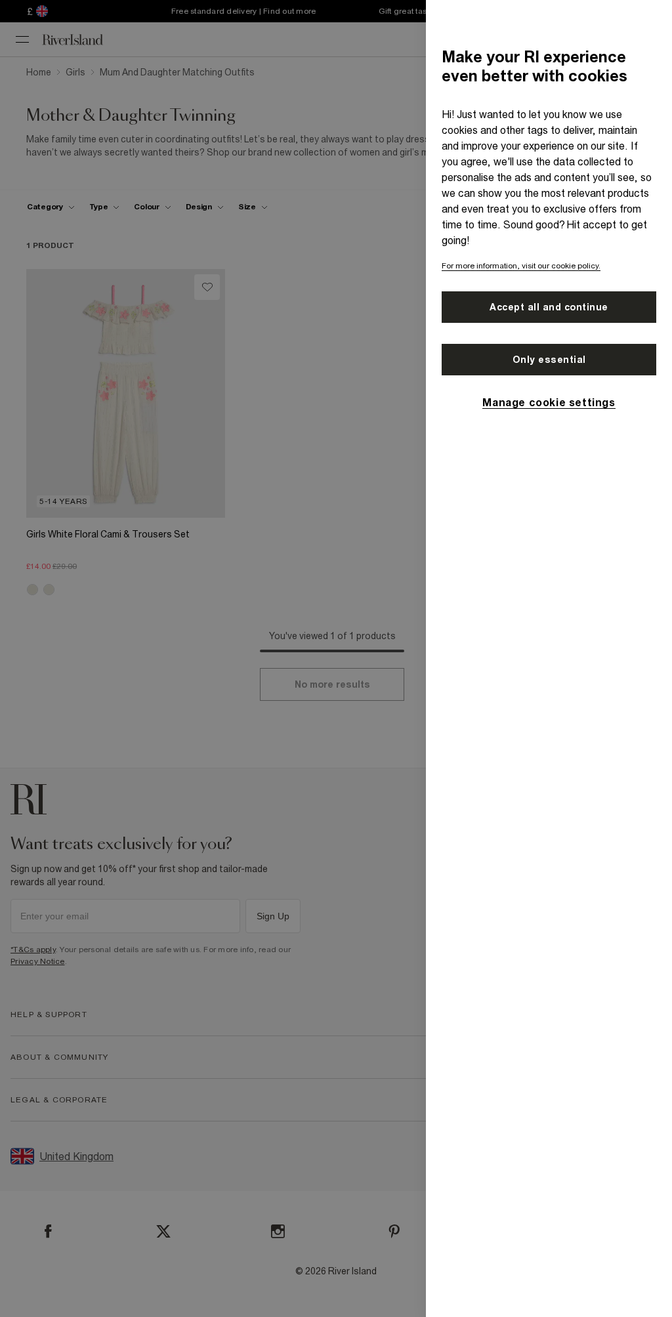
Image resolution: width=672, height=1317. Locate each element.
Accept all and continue (549, 307)
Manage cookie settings (548, 402)
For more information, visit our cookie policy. (521, 265)
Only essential (549, 359)
